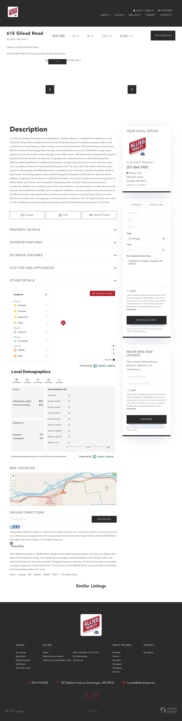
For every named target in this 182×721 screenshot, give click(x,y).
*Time (129, 245)
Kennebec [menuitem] (117, 660)
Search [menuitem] (105, 15)
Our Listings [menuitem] (21, 653)
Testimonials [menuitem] (78, 660)
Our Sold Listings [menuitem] (80, 656)
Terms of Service (138, 331)
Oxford (37, 575)
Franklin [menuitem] (116, 656)
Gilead (46, 575)
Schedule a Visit (156, 205)
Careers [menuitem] (149, 15)
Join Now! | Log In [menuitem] (23, 668)
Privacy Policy (17, 546)
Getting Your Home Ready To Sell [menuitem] (57, 660)
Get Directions (104, 519)
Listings (21, 575)
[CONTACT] (163, 35)
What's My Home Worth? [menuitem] (53, 656)
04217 (55, 575)
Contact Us (131, 185)
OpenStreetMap (102, 504)
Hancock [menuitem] (116, 672)
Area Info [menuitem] (134, 15)
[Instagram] (95, 695)
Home (13, 575)
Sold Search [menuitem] (21, 664)
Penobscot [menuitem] (117, 664)
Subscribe (146, 419)
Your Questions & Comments (139, 256)
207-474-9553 (166, 11)
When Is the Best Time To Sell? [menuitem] (85, 653)
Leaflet (92, 504)
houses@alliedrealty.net (141, 683)
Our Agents (141, 185)
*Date (129, 234)
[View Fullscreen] (13, 486)
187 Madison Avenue (87, 683)
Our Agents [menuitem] (148, 653)
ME (29, 575)
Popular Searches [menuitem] (23, 660)
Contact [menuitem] (165, 15)
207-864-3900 (137, 167)
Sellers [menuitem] (119, 15)
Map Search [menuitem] (21, 656)
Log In (139, 11)
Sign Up (149, 11)
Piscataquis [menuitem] (117, 668)
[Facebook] (86, 695)
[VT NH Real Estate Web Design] (168, 711)
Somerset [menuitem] (116, 653)
